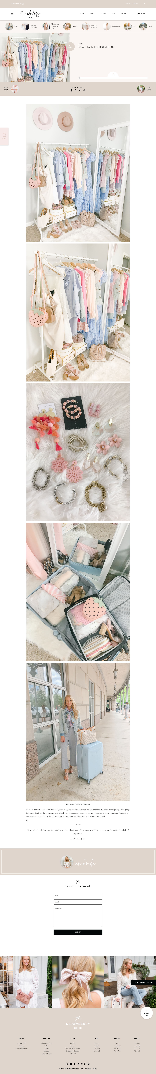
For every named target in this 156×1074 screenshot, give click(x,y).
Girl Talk (97, 1048)
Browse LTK (21, 1043)
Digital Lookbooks (72, 1051)
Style (82, 14)
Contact (46, 1051)
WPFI (95, 1068)
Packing (137, 1046)
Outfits (128, 3)
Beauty (103, 14)
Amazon (21, 1046)
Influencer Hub (46, 1043)
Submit (78, 932)
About (46, 1048)
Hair (117, 1043)
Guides (137, 1043)
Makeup (117, 1048)
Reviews (72, 1046)
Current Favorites (22, 1048)
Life (113, 14)
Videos (135, 3)
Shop (143, 14)
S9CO (89, 1068)
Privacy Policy (46, 1053)
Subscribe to (16, 3)
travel (124, 14)
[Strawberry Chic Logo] (30, 14)
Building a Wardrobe (73, 1048)
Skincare (117, 1046)
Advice (97, 1046)
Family (97, 1043)
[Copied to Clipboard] (84, 90)
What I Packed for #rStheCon (96, 47)
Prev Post (6, 89)
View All (73, 1053)
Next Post (149, 89)
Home (92, 14)
